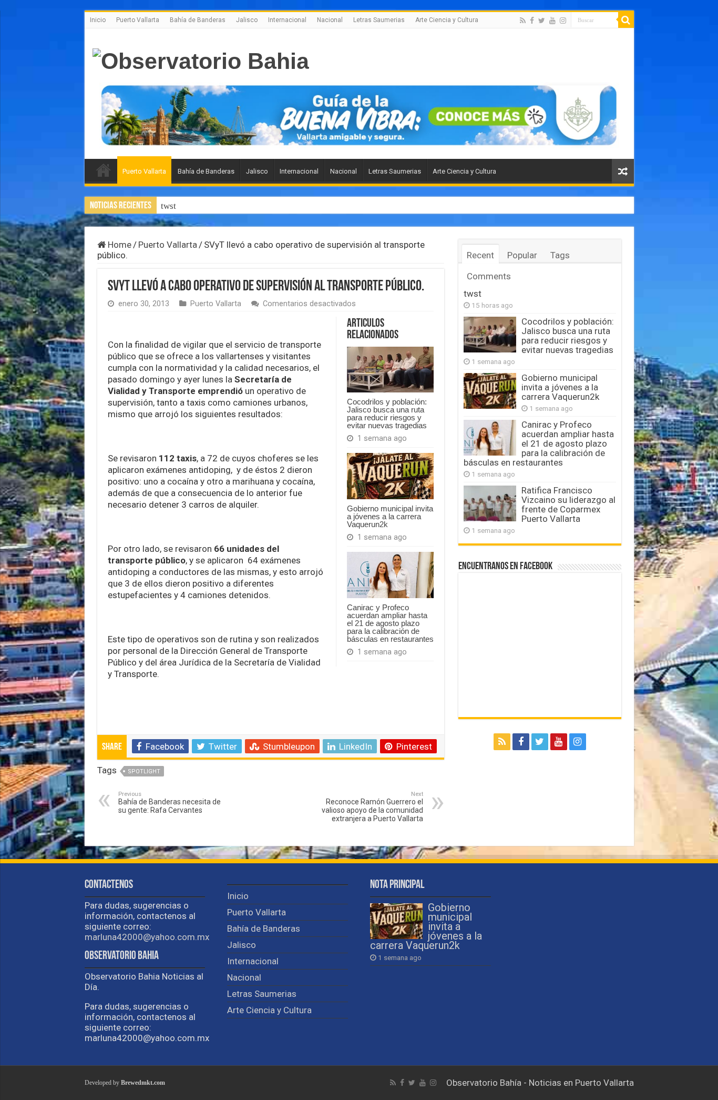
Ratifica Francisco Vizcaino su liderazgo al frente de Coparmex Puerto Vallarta (568, 504)
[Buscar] (626, 20)
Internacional (287, 20)
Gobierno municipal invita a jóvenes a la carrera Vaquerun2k (390, 516)
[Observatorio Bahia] (201, 59)
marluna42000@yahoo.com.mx (147, 937)
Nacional (330, 20)
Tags (560, 255)
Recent (480, 255)
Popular (522, 255)
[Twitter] (541, 20)
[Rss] (523, 20)
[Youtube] (552, 20)
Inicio (98, 20)
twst (168, 206)
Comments (489, 276)
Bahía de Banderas (197, 20)
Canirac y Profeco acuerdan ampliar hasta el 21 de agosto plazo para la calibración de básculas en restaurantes (390, 623)
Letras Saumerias (379, 20)
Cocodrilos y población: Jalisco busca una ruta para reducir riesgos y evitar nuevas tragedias (387, 413)
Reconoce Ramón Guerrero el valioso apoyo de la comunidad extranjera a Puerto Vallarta (372, 807)
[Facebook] (532, 20)
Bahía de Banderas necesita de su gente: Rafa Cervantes (169, 802)
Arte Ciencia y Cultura (446, 20)
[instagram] (563, 20)
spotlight (144, 771)
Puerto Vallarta (137, 20)
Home (118, 244)
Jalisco (247, 20)
